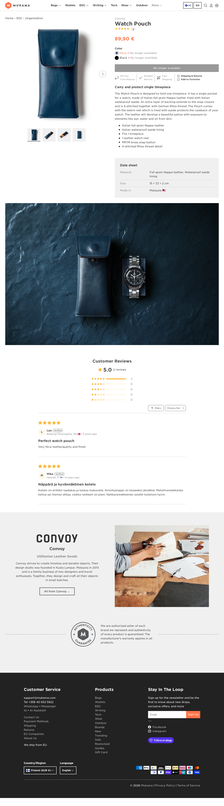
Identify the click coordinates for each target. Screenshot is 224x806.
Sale (98, 739)
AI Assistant (38, 710)
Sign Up (193, 714)
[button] (217, 5)
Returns (29, 729)
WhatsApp (31, 706)
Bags (54, 5)
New (98, 731)
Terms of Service (188, 785)
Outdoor (142, 5)
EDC (82, 5)
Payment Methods (36, 721)
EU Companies (34, 734)
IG (25, 710)
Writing (98, 5)
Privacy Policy (165, 785)
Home (9, 18)
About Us (30, 738)
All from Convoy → (57, 591)
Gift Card (101, 752)
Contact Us (31, 717)
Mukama (147, 785)
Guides (99, 748)
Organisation (34, 18)
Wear (125, 5)
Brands (99, 727)
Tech (114, 5)
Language (66, 763)
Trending (101, 735)
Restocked (102, 743)
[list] (57, 74)
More (155, 5)
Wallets (70, 5)
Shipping (30, 725)
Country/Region (35, 763)
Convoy (120, 18)
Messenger (48, 706)
